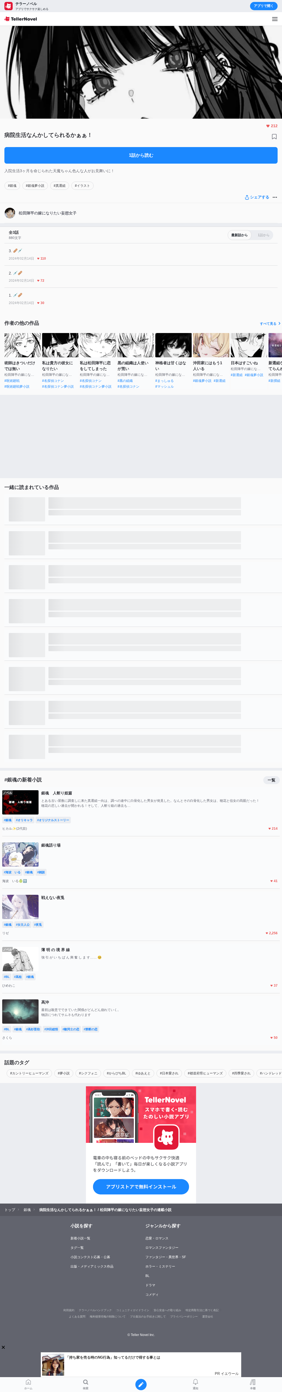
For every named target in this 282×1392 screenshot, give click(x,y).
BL (147, 1276)
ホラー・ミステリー (160, 1266)
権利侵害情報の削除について (108, 1316)
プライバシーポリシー (184, 1316)
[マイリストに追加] (274, 137)
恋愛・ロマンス (157, 1238)
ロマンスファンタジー (161, 1248)
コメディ (152, 1295)
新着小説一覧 (80, 1238)
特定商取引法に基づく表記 (202, 1310)
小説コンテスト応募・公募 (90, 1257)
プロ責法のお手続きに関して (148, 1316)
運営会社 (207, 1316)
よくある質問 (77, 1316)
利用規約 (68, 1310)
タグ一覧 (77, 1248)
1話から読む (141, 155)
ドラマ (150, 1285)
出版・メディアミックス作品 (91, 1266)
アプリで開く (264, 6)
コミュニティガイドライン (132, 1310)
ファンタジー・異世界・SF (165, 1257)
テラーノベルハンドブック (95, 1310)
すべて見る (268, 324)
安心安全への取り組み (167, 1310)
